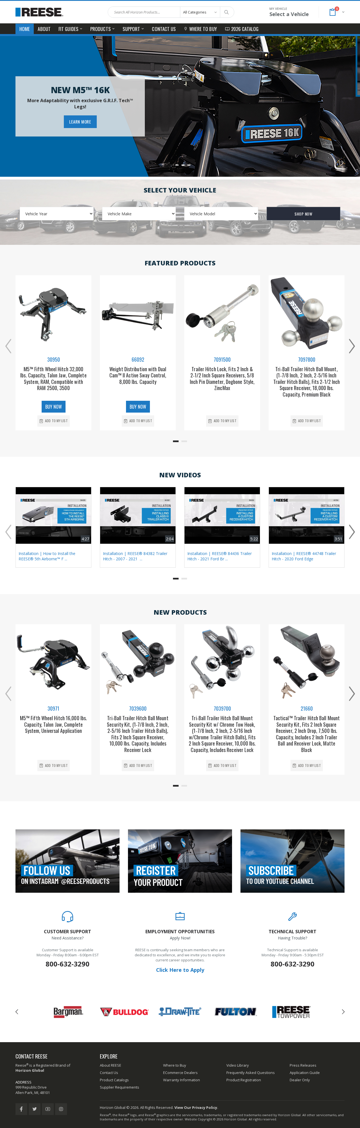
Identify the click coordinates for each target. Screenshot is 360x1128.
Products (100, 28)
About (44, 28)
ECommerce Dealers (180, 1072)
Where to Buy (203, 28)
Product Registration (243, 1079)
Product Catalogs (114, 1079)
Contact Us (164, 28)
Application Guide (305, 1072)
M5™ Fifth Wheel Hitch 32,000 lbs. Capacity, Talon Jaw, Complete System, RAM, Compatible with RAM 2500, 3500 (53, 378)
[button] (336, 12)
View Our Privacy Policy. (196, 1107)
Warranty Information (181, 1079)
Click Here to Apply (180, 969)
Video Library (237, 1065)
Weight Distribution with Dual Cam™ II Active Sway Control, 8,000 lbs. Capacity (137, 375)
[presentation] (8, 345)
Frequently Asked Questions (250, 1072)
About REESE (110, 1065)
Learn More (80, 121)
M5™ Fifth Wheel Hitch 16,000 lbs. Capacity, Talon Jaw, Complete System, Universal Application (53, 724)
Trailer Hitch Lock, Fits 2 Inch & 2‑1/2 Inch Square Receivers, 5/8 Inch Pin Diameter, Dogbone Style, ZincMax (222, 378)
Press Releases (303, 1065)
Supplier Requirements (119, 1087)
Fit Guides (68, 28)
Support (131, 28)
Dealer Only (300, 1079)
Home (24, 28)
